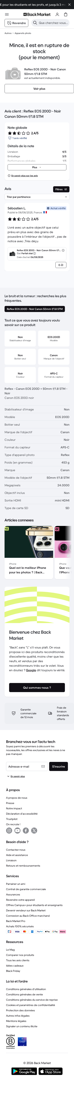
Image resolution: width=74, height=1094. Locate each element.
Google (31, 670)
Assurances (13, 894)
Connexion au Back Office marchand (28, 915)
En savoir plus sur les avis (24, 175)
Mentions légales (16, 1021)
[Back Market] (37, 14)
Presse (10, 803)
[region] (37, 553)
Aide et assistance (17, 855)
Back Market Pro (15, 921)
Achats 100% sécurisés (20, 926)
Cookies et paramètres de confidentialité (30, 1005)
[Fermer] (69, 4)
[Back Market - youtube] (17, 831)
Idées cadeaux (15, 965)
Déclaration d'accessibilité (22, 813)
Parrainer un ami (15, 884)
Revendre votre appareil (20, 899)
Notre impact (14, 808)
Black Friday (13, 971)
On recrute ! (13, 824)
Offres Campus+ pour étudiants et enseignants (34, 905)
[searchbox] (53, 23)
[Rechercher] (35, 23)
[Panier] (65, 14)
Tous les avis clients (17, 960)
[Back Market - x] (34, 831)
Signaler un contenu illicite (21, 1026)
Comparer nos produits (20, 955)
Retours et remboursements (23, 865)
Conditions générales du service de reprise (32, 999)
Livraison (11, 860)
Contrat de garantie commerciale (26, 889)
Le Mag (10, 949)
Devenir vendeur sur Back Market (26, 910)
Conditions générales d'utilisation (26, 989)
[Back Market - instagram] (9, 831)
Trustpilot (11, 819)
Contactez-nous (15, 849)
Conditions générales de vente (24, 994)
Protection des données (20, 1010)
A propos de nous (16, 797)
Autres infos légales (18, 1015)
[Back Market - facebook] (26, 831)
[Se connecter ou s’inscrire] (57, 14)
